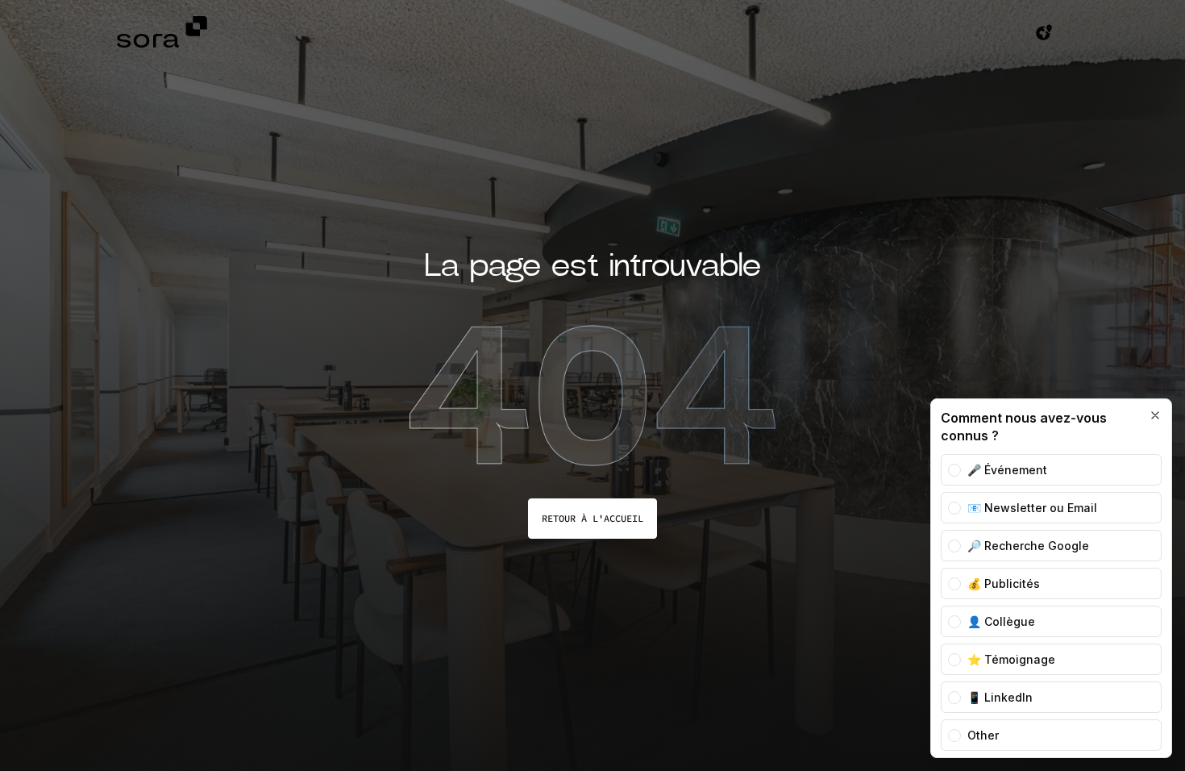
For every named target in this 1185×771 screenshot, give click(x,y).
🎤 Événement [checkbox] (1007, 470)
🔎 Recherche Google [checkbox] (1028, 545)
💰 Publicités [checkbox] (1003, 583)
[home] (165, 34)
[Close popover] (1155, 415)
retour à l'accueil (592, 518)
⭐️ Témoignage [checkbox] (1011, 659)
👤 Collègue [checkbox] (1001, 621)
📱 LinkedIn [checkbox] (1000, 697)
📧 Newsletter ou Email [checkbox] (1032, 508)
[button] (1044, 34)
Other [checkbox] (983, 735)
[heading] (1038, 426)
